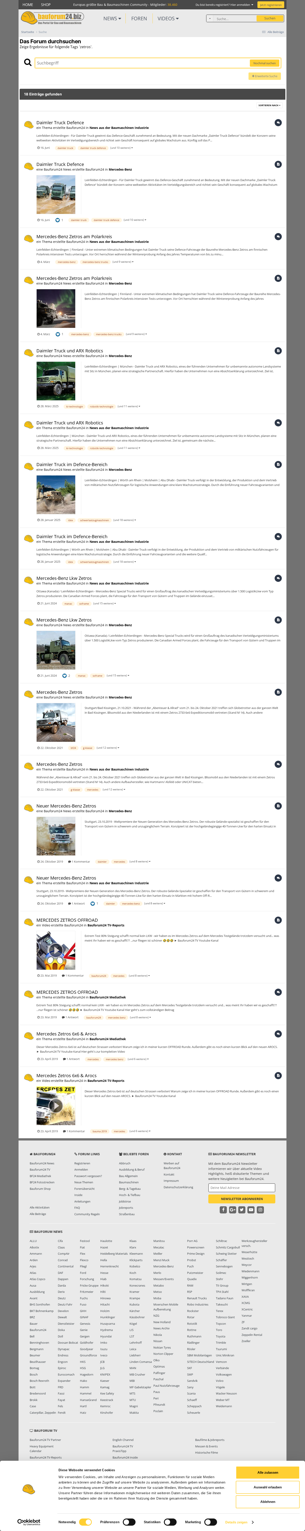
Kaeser (104, 1381)
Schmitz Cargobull (228, 1247)
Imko (103, 1343)
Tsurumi (221, 1349)
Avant (34, 1298)
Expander (64, 1381)
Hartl (83, 1406)
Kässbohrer (137, 1317)
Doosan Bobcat (68, 1343)
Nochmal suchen (264, 63)
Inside (78, 1195)
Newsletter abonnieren (242, 1199)
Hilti (103, 1292)
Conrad (63, 1260)
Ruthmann (194, 1336)
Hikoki (104, 1285)
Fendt (62, 1413)
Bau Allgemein (128, 1176)
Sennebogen (224, 1266)
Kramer (134, 1292)
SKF (189, 1368)
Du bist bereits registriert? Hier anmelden (223, 5)
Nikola (157, 1335)
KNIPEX (105, 1374)
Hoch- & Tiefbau (129, 1195)
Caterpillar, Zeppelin (43, 1413)
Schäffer (221, 1260)
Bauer (34, 1324)
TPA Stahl (222, 1292)
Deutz (62, 1298)
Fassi (61, 1393)
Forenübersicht (84, 1189)
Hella (103, 1260)
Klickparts (136, 1260)
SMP (190, 1374)
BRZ (32, 1317)
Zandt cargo (249, 1328)
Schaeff (192, 1400)
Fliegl (83, 1266)
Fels (60, 1406)
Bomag (34, 1368)
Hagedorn (86, 1374)
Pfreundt (159, 1405)
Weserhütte (249, 1252)
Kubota (134, 1304)
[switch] (129, 1522)
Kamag (104, 1387)
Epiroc (62, 1368)
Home (28, 4)
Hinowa (105, 1298)
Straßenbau (127, 1214)
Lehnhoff (136, 1343)
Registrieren (82, 1163)
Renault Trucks (197, 1298)
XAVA (245, 1297)
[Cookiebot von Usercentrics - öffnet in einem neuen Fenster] (28, 1522)
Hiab (103, 1279)
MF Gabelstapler (140, 1387)
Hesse (104, 1273)
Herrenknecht (109, 1266)
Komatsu (136, 1279)
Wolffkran (248, 1290)
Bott (33, 1387)
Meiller (157, 1254)
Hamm (84, 1387)
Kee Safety (107, 1393)
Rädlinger (193, 1343)
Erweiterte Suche (265, 76)
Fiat (82, 1247)
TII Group (222, 1285)
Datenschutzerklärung (178, 1187)
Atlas (33, 1273)
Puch (190, 1266)
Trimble (221, 1343)
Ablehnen (267, 1502)
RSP (189, 1292)
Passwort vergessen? (88, 1176)
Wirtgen (247, 1284)
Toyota (220, 1336)
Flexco (84, 1260)
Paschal (158, 1379)
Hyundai (106, 1336)
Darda (62, 1285)
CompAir (63, 1254)
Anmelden (81, 1169)
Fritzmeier (86, 1292)
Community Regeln (87, 1214)
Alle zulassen (267, 1472)
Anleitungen (82, 1201)
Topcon (221, 1324)
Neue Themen (83, 1182)
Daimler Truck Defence (60, 123)
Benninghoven (39, 1343)
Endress (63, 1355)
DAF (60, 1273)
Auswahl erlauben (268, 1487)
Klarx (133, 1247)
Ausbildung (37, 1292)
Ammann (36, 1254)
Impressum (171, 1181)
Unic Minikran (225, 1355)
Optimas (159, 1366)
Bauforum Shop (40, 1189)
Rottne (191, 1330)
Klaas (133, 1241)
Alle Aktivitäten (40, 1207)
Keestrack (106, 1400)
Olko (156, 1360)
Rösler (191, 1349)
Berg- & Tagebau (130, 1189)
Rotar (190, 1317)
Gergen (85, 1336)
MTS (132, 1393)
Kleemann (136, 1254)
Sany (190, 1387)
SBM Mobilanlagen (199, 1355)
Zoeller (246, 1341)
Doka (61, 1330)
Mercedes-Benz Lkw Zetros (64, 578)
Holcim (105, 1311)
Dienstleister (66, 1324)
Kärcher (135, 1311)
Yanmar (247, 1316)
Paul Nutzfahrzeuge (166, 1386)
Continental (65, 1266)
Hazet (104, 1247)
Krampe (135, 1298)
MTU (133, 1400)
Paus (156, 1392)
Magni (134, 1406)
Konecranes (137, 1285)
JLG (102, 1368)
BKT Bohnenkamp (42, 1311)
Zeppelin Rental (252, 1335)
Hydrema (106, 1330)
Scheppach (194, 1406)
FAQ (77, 1208)
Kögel (133, 1324)
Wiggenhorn (250, 1277)
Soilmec (221, 1273)
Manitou (159, 1241)
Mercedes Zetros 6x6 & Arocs (66, 1034)
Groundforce (88, 1355)
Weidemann (224, 1406)
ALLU (33, 1241)
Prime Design (196, 1254)
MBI (132, 1381)
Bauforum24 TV (40, 1169)
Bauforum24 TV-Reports (106, 925)
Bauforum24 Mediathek (108, 997)
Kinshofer (106, 1413)
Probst (191, 1260)
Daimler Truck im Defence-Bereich (71, 464)
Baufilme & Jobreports (209, 1440)
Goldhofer (86, 1343)
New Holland (162, 1322)
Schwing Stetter (226, 1254)
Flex (82, 1254)
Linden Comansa (141, 1362)
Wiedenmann (250, 1271)
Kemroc (105, 1406)
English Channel (123, 1440)
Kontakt (169, 1174)
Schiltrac (221, 1241)
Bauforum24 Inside (125, 1457)
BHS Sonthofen (40, 1304)
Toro (219, 1330)
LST (132, 1336)
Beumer (35, 1355)
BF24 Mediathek (40, 1176)
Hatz (83, 1413)
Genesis (85, 1324)
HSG (83, 1368)
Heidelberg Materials (114, 1254)
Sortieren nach (269, 105)
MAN (133, 1368)
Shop (46, 4)
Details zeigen (236, 1522)
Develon (63, 1311)
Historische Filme (206, 1452)
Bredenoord (38, 1393)
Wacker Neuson (226, 1393)
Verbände (222, 1368)
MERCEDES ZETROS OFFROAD (67, 920)
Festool (85, 1241)
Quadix (192, 1279)
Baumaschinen (129, 1182)
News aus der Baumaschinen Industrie (119, 128)
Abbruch (124, 1163)
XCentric (247, 1309)
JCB (102, 1362)
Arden (34, 1260)
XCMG (246, 1303)
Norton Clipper (163, 1354)
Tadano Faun (224, 1298)
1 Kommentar (80, 862)
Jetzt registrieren (271, 5)
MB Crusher (137, 1374)
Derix (61, 1292)
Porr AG (192, 1241)
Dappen (63, 1279)
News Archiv (161, 1328)
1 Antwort (78, 903)
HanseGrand (88, 1400)
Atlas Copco (37, 1279)
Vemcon (221, 1362)
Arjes (33, 1266)
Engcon (63, 1362)
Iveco (103, 1355)
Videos (167, 18)
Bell (32, 1336)
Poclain (158, 1411)
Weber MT (223, 1400)
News (110, 18)
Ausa (33, 1285)
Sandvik (192, 1381)
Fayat (61, 1400)
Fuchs (84, 1298)
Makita (134, 1413)
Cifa (60, 1241)
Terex (219, 1311)
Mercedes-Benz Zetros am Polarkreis (74, 236)
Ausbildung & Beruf (131, 1169)
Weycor (247, 1265)
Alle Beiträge (38, 1214)
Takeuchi (222, 1304)
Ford (83, 1273)
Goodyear (86, 1349)
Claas (61, 1247)
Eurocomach (66, 1374)
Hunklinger (107, 1317)
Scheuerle (193, 1413)
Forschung (87, 1279)
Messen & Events (206, 1446)
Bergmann (37, 1349)
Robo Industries (197, 1304)
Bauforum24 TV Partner (45, 1440)
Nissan (157, 1341)
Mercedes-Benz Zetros (59, 692)
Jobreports (126, 1208)
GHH (83, 1311)
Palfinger (159, 1373)
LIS (132, 1330)
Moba (157, 1298)
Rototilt (192, 1324)
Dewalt (62, 1317)
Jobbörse (125, 1201)
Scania (191, 1393)
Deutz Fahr (65, 1304)
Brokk (34, 1400)
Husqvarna (107, 1324)
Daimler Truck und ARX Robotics (69, 351)
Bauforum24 (38, 1330)
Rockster (193, 1311)
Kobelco (135, 1266)
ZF (243, 1322)
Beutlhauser (38, 1362)
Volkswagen (224, 1374)
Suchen (270, 18)
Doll (60, 1336)
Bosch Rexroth (39, 1381)
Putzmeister (195, 1273)
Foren (139, 18)
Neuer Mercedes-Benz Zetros (66, 806)
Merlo (157, 1273)
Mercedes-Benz (120, 169)
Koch (133, 1273)
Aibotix (34, 1247)
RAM (190, 1285)
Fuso (83, 1304)
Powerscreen (195, 1247)
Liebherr (135, 1355)
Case (33, 1406)
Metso (157, 1292)
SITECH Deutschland (200, 1362)
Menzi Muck (161, 1260)
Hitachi (105, 1304)
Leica (133, 1349)
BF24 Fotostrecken (42, 1182)
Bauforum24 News (42, 1163)
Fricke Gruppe (89, 1285)
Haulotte (106, 1241)
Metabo (158, 1285)
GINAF (84, 1317)
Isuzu (103, 1349)
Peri (156, 1398)
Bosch (34, 1374)
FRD (60, 1387)
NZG (156, 1316)
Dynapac (63, 1349)
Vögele (220, 1387)
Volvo (220, 1381)
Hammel (85, 1393)
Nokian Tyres (162, 1347)
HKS (83, 1362)
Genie (84, 1330)
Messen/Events (163, 1279)
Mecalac (158, 1247)
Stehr (219, 1279)
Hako (83, 1381)
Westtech (248, 1258)
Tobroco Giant (225, 1317)
